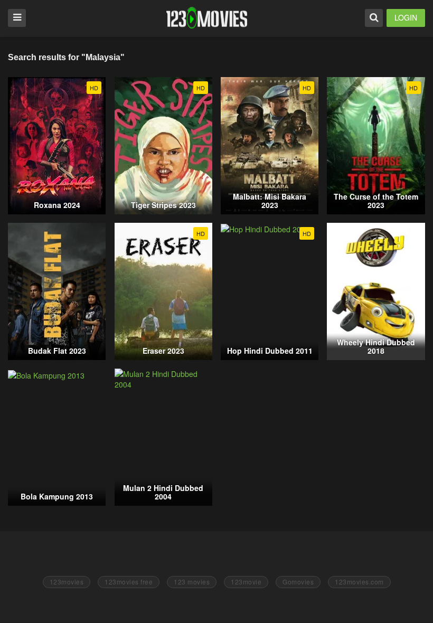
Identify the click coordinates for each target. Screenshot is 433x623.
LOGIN (405, 17)
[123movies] (206, 18)
